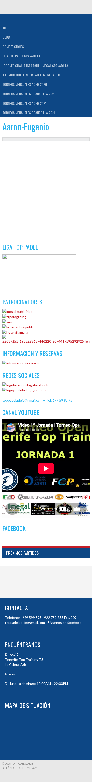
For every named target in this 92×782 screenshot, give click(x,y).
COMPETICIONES (13, 46)
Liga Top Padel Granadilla (21, 55)
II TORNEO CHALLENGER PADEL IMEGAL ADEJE (31, 74)
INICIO (6, 27)
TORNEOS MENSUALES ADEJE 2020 (24, 84)
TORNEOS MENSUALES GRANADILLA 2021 (28, 112)
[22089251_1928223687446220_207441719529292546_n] (46, 341)
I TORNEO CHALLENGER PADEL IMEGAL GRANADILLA (35, 65)
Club (6, 37)
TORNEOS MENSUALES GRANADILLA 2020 (28, 93)
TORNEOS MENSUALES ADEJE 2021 (24, 103)
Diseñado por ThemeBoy (19, 767)
